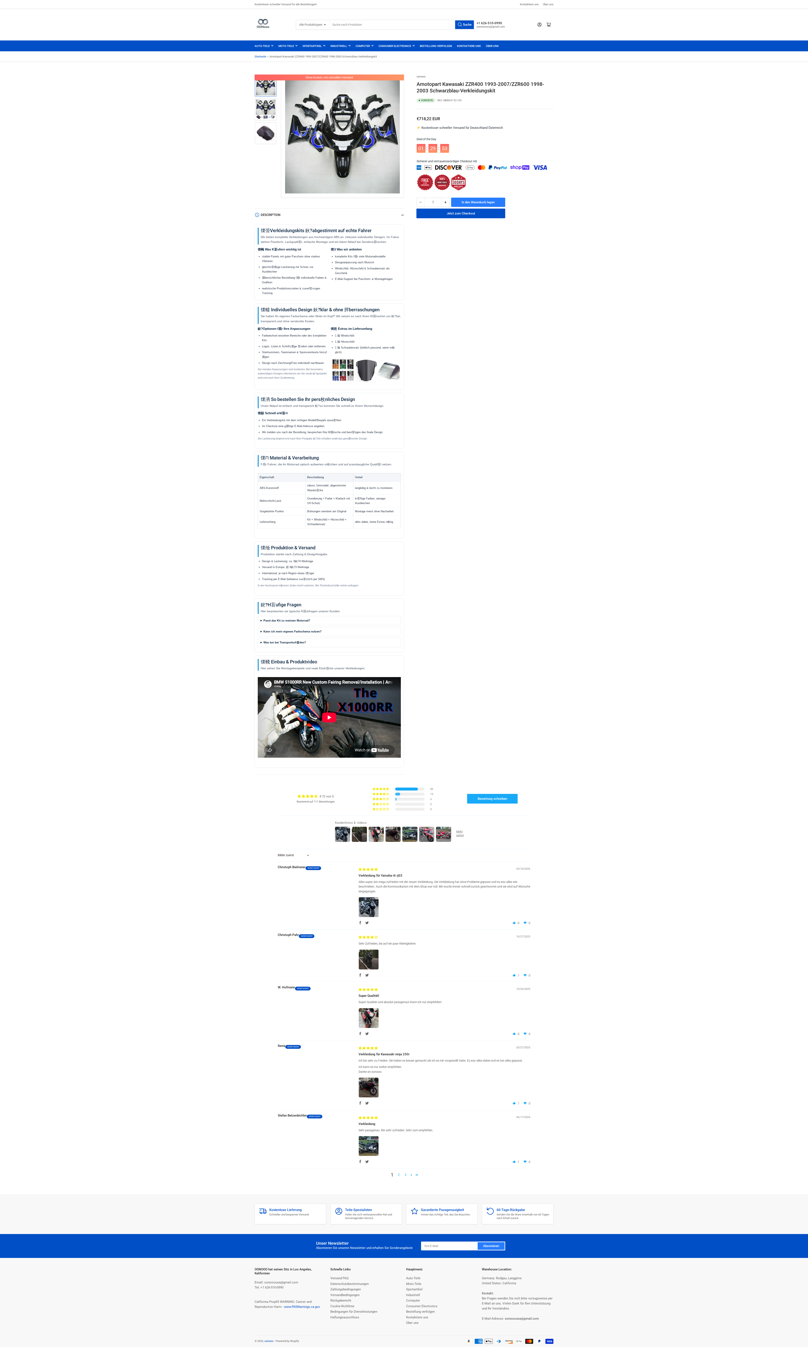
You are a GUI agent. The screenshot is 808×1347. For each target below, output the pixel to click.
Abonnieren (491, 1246)
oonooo (421, 76)
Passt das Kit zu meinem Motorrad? (286, 620)
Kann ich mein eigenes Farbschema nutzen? (292, 631)
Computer (363, 46)
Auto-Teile (262, 46)
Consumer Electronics (395, 46)
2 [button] (399, 1175)
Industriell (338, 46)
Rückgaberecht (340, 1300)
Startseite (260, 56)
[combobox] (401, 25)
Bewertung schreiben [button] (492, 799)
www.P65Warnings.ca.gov (302, 1307)
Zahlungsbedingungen (345, 1289)
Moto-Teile (286, 46)
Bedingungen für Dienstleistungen (353, 1312)
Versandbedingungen (345, 1295)
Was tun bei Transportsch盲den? (284, 642)
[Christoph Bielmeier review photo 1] (369, 907)
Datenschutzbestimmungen (349, 1284)
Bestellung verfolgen (436, 46)
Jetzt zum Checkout (461, 213)
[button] (381, 789)
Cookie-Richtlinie (342, 1306)
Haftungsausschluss (344, 1317)
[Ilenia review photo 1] (369, 1087)
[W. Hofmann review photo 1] (369, 1018)
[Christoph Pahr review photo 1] (369, 959)
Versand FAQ (339, 1278)
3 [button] (405, 1175)
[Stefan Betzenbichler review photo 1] (369, 1146)
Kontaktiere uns (529, 4)
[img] (368, 869)
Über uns (548, 4)
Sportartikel (312, 46)
